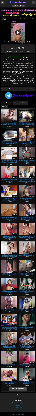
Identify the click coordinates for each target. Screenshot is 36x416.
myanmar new (6, 67)
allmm (11, 62)
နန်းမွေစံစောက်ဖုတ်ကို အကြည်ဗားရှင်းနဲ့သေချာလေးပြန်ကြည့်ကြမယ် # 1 (27, 219)
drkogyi (13, 63)
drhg (28, 62)
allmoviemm (17, 62)
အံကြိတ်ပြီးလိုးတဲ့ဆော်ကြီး (26, 255)
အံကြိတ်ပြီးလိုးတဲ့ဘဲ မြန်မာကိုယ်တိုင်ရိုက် (26, 382)
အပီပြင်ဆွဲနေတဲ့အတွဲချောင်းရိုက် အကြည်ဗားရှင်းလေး (26, 123)
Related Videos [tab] (6, 102)
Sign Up (16, 5)
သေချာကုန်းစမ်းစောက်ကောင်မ (26, 199)
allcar (8, 62)
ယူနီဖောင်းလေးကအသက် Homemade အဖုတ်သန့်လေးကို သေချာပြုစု (27, 181)
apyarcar (23, 62)
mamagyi (4, 65)
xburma (26, 67)
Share (21, 51)
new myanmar (14, 67)
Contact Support (18, 410)
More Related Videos (18, 389)
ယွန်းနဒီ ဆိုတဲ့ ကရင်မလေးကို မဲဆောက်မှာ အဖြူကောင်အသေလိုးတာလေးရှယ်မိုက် (9, 162)
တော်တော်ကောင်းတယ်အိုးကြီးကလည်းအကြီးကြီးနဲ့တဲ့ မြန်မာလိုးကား (9, 328)
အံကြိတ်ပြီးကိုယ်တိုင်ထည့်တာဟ (26, 291)
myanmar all (30, 65)
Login (22, 5)
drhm (31, 62)
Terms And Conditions (18, 403)
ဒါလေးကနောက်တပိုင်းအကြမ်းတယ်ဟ (9, 382)
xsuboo (31, 67)
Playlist (27, 51)
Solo (28, 59)
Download (14, 51)
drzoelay (18, 63)
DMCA (18, 405)
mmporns (18, 65)
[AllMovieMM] (18, 2)
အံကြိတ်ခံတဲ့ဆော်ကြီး (9, 365)
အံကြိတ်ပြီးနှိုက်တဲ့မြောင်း (27, 365)
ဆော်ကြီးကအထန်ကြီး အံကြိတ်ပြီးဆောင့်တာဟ (9, 346)
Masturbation (23, 59)
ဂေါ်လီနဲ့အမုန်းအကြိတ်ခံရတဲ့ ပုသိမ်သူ (9, 291)
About (6, 51)
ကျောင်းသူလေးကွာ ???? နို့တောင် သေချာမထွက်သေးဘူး (27, 237)
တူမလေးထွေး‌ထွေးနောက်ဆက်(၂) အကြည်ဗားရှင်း (9, 200)
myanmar (23, 65)
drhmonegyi (7, 63)
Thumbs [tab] (4, 106)
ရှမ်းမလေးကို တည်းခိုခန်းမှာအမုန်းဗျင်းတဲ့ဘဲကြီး (26, 142)
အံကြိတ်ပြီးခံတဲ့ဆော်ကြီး (26, 274)
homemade (28, 63)
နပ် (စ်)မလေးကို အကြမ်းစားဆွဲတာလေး (9, 180)
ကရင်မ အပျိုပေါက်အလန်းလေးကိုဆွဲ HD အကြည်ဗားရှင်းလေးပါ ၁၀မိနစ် (9, 256)
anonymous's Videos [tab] (20, 102)
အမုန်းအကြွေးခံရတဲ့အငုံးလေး (27, 327)
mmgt (9, 65)
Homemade (16, 59)
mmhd (13, 65)
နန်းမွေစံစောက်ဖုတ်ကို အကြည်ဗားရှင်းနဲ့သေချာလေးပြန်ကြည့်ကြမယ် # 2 (9, 237)
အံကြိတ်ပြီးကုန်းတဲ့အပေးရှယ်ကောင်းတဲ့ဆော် (27, 346)
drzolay (23, 63)
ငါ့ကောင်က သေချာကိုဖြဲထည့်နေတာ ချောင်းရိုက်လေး (9, 123)
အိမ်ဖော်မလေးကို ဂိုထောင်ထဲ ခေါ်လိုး (27, 161)
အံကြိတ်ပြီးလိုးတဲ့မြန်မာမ (9, 310)
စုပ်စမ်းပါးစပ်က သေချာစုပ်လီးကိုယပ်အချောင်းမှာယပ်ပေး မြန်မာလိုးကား (9, 219)
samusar (21, 67)
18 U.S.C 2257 (18, 407)
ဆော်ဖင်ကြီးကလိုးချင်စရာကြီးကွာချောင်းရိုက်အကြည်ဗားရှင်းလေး (9, 143)
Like (15, 48)
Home (18, 398)
